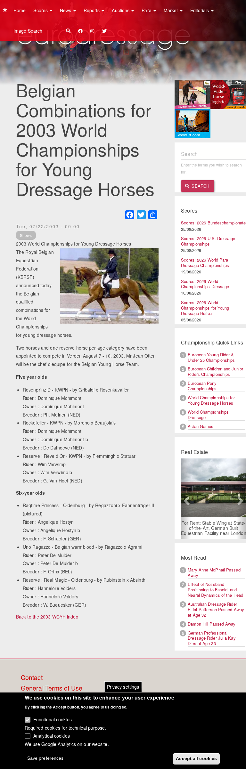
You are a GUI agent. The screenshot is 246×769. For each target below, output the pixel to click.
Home (19, 10)
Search (199, 186)
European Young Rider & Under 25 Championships (211, 357)
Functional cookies (52, 719)
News (66, 10)
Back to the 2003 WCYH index (47, 616)
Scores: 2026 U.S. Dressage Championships (208, 241)
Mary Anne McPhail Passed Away (214, 572)
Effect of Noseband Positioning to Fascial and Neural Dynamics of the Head (215, 589)
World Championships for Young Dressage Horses (211, 400)
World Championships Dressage (208, 414)
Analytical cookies (51, 736)
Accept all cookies (196, 758)
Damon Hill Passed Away (211, 624)
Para (147, 10)
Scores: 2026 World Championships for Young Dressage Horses (205, 307)
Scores (41, 10)
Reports (92, 10)
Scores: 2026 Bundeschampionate (213, 223)
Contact (32, 678)
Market (171, 10)
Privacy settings (123, 687)
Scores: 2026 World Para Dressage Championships (205, 262)
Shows (26, 235)
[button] (186, 498)
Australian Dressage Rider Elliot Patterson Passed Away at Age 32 (216, 609)
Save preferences (45, 758)
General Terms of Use (51, 688)
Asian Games (200, 426)
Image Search (27, 31)
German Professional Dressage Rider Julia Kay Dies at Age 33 (211, 638)
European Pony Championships (202, 386)
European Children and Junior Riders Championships (215, 371)
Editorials (200, 10)
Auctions (121, 10)
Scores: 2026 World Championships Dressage (205, 284)
